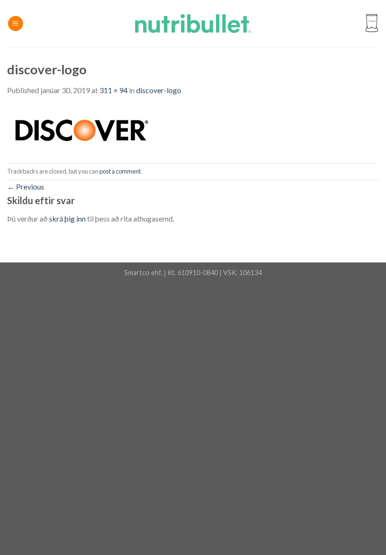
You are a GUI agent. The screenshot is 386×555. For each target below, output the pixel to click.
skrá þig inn (67, 218)
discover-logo (158, 90)
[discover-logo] (80, 128)
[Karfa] (371, 24)
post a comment (120, 171)
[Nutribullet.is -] (193, 23)
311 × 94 (113, 90)
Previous (25, 186)
